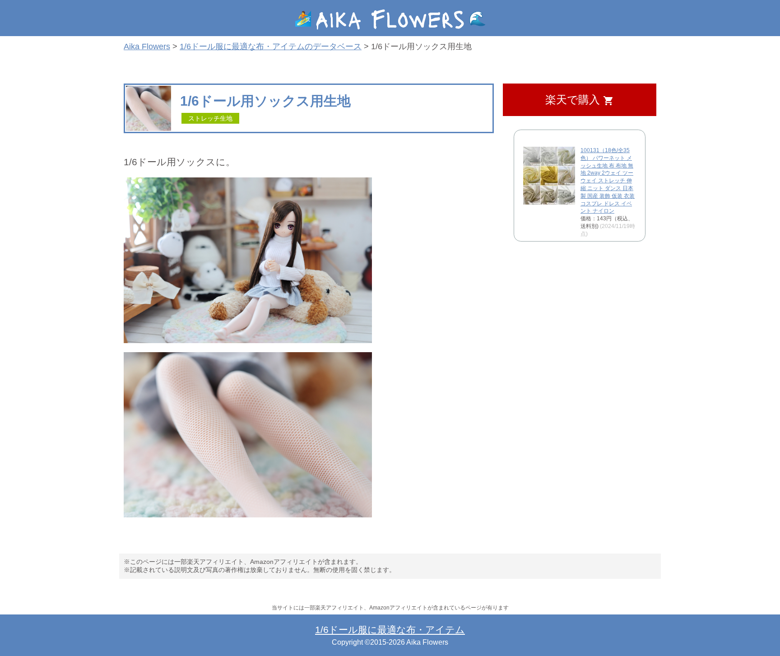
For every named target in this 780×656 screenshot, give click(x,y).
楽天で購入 (579, 100)
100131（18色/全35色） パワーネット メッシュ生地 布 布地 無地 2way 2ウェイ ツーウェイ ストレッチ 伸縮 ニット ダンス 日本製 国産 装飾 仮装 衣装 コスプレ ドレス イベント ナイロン (607, 180)
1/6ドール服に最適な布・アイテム (390, 629)
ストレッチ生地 (210, 118)
